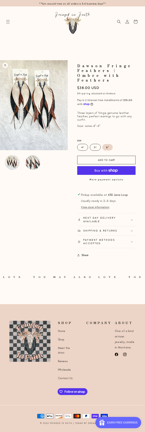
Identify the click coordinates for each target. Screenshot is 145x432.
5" (97, 148)
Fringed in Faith (61, 423)
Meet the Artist (64, 350)
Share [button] (85, 255)
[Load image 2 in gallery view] (32, 162)
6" (107, 147)
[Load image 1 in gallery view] (12, 162)
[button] (8, 22)
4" (84, 148)
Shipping (84, 93)
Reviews (63, 361)
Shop (61, 339)
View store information (95, 207)
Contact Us (65, 378)
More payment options (106, 179)
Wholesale (64, 369)
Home (61, 331)
